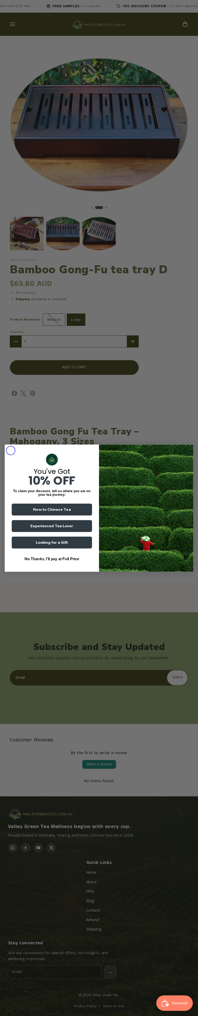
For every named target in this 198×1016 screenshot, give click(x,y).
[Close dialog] (11, 450)
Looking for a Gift (52, 542)
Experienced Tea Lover (51, 525)
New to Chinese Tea (51, 509)
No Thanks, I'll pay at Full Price (51, 559)
